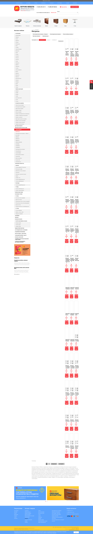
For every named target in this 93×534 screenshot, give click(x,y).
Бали (17, 45)
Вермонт (17, 73)
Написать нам (53, 12)
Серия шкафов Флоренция (20, 179)
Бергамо (17, 40)
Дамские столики (19, 199)
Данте (17, 83)
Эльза (17, 61)
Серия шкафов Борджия (20, 181)
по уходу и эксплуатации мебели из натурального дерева (26, 251)
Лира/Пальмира (18, 49)
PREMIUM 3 (17, 140)
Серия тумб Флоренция (20, 188)
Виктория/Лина (18, 78)
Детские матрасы (19, 158)
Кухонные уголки (19, 97)
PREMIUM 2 (17, 138)
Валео (17, 71)
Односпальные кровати (20, 105)
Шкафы (17, 92)
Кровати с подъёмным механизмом (22, 115)
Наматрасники (18, 161)
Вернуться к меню (46, 0)
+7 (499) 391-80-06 (52, 7)
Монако (17, 42)
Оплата (15, 513)
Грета (17, 52)
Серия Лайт (18, 156)
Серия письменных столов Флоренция (22, 206)
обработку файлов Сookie (38, 531)
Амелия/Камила (18, 69)
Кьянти (17, 38)
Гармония (17, 66)
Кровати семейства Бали (20, 124)
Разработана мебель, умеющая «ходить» (21, 261)
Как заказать (16, 510)
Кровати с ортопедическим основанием (22, 113)
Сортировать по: (35, 39)
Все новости (16, 274)
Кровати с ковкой (18, 110)
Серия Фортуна (18, 151)
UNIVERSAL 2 (18, 147)
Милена (17, 59)
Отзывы (15, 515)
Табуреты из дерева (19, 213)
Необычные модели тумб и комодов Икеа (21, 268)
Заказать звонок (74, 6)
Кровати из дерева (20, 103)
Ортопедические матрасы (20, 149)
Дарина (17, 64)
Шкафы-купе (18, 177)
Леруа (17, 87)
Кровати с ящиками (19, 117)
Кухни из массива (19, 192)
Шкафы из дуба (18, 226)
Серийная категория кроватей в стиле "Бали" (22, 239)
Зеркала (16, 217)
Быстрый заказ (66, 63)
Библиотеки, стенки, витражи (21, 170)
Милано (17, 80)
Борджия (17, 37)
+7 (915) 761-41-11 (41, 7)
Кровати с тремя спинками (20, 122)
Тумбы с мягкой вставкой (20, 190)
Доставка (15, 511)
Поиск (58, 11)
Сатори (17, 54)
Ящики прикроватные (19, 228)
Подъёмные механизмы (20, 231)
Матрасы (18, 131)
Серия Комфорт (18, 152)
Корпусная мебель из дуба (21, 221)
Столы (17, 99)
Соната (17, 68)
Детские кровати (18, 125)
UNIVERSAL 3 (18, 145)
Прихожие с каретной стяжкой (21, 174)
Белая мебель (18, 129)
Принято (76, 532)
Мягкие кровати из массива (21, 127)
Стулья (17, 101)
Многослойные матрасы (20, 154)
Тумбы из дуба (18, 224)
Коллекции (18, 33)
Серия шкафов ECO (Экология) (21, 167)
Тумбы (17, 96)
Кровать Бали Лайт (19, 237)
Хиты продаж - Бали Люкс (20, 233)
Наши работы (64, 6)
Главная (33, 29)
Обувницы (17, 215)
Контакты (15, 518)
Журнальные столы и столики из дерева (22, 201)
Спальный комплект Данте (20, 235)
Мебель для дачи (19, 89)
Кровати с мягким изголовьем (21, 120)
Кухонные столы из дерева (20, 197)
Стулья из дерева (19, 210)
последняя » (61, 463)
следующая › (54, 463)
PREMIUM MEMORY (19, 142)
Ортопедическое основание (56, 510)
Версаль (17, 76)
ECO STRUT (17, 135)
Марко (17, 85)
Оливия (17, 47)
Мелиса (17, 57)
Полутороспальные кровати (20, 106)
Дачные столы (18, 204)
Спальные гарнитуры (19, 163)
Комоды (17, 94)
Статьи (15, 517)
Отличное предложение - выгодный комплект (20, 242)
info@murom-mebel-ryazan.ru (44, 12)
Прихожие (17, 172)
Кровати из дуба (18, 219)
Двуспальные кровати (19, 108)
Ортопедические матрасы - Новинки (22, 133)
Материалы (16, 514)
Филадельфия (18, 35)
